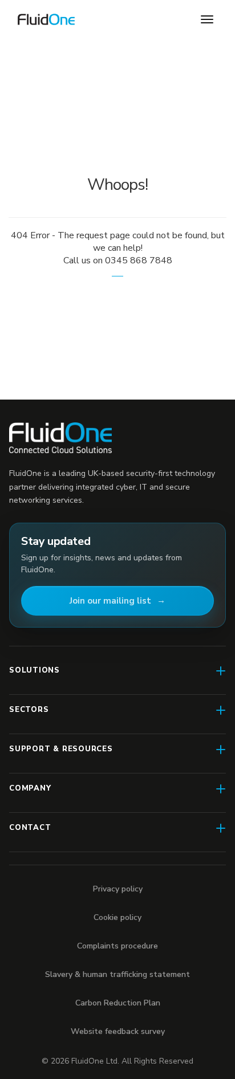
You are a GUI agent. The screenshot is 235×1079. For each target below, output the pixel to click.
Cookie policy (117, 917)
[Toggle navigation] (207, 19)
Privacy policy (118, 888)
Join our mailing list (110, 600)
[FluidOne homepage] (60, 438)
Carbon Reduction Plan (117, 1002)
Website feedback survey (118, 1031)
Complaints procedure (117, 945)
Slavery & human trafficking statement (117, 974)
